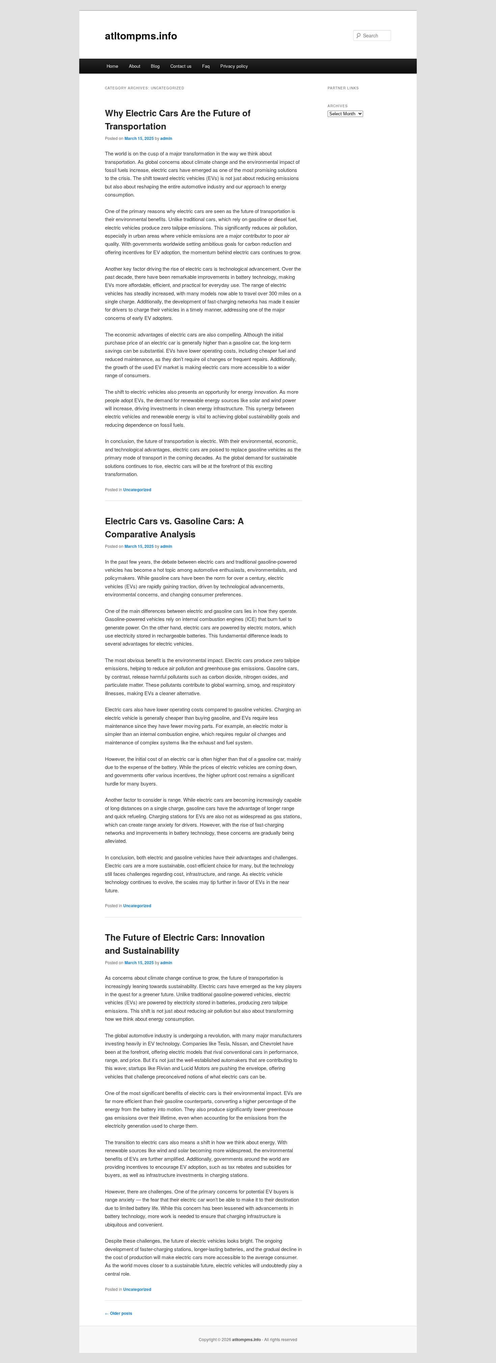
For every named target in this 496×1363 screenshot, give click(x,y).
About (134, 66)
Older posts (118, 1313)
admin (166, 138)
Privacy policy (234, 66)
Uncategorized (137, 489)
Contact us (181, 66)
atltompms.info (141, 35)
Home (112, 66)
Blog (155, 66)
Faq (206, 66)
